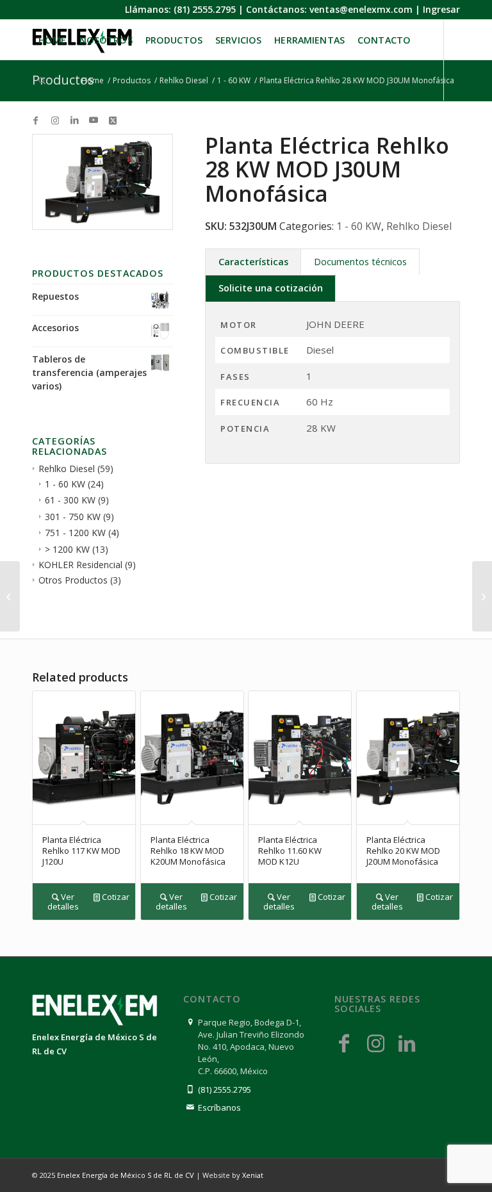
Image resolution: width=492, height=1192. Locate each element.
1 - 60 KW (65, 484)
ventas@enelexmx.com (361, 9)
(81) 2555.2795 (205, 9)
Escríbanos (219, 1107)
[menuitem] (52, 40)
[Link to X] (112, 119)
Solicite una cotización (270, 288)
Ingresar (441, 9)
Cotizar (114, 896)
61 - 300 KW (70, 500)
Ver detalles (63, 901)
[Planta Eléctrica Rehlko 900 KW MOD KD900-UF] (10, 596)
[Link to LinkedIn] (74, 119)
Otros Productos (73, 580)
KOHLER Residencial (80, 565)
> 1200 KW (67, 549)
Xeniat (252, 1175)
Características (253, 262)
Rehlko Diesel (66, 468)
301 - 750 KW (73, 516)
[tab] (253, 262)
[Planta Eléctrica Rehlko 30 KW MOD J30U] (482, 596)
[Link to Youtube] (93, 119)
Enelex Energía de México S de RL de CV (125, 1175)
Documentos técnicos (360, 262)
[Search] (42, 81)
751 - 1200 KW (75, 533)
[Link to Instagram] (55, 119)
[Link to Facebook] (35, 119)
